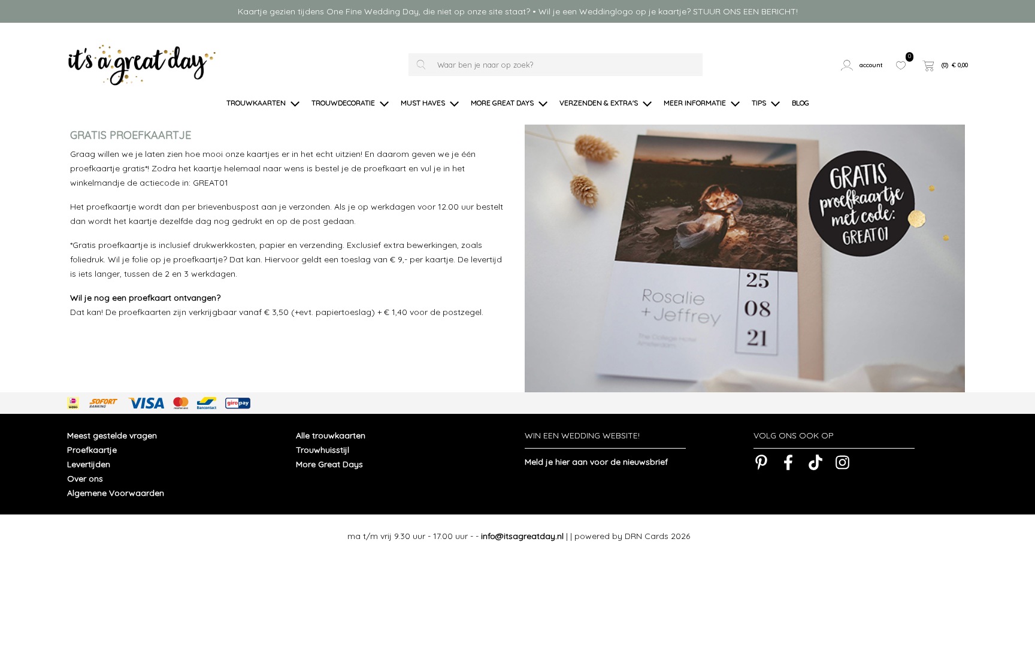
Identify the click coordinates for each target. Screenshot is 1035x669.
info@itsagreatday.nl (522, 536)
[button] (863, 65)
